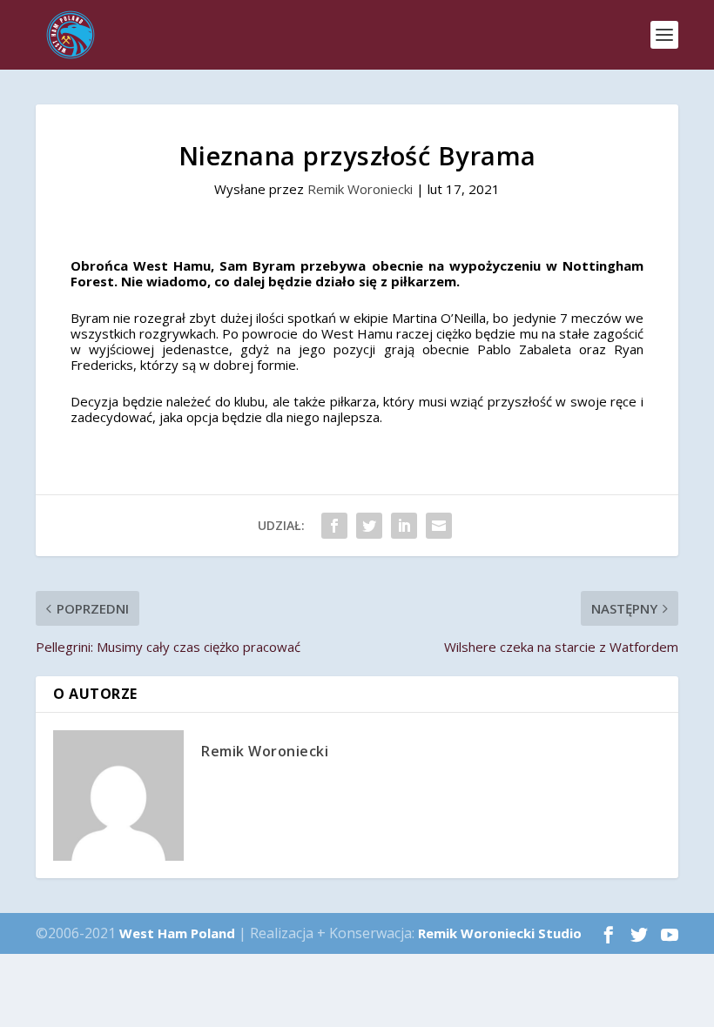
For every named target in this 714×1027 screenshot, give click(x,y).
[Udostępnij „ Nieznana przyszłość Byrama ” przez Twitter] (369, 525)
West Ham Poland (177, 933)
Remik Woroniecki (360, 189)
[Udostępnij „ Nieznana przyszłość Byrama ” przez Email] (438, 525)
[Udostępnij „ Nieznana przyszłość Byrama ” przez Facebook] (334, 525)
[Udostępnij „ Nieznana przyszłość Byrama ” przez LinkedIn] (404, 525)
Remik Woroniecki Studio (500, 933)
